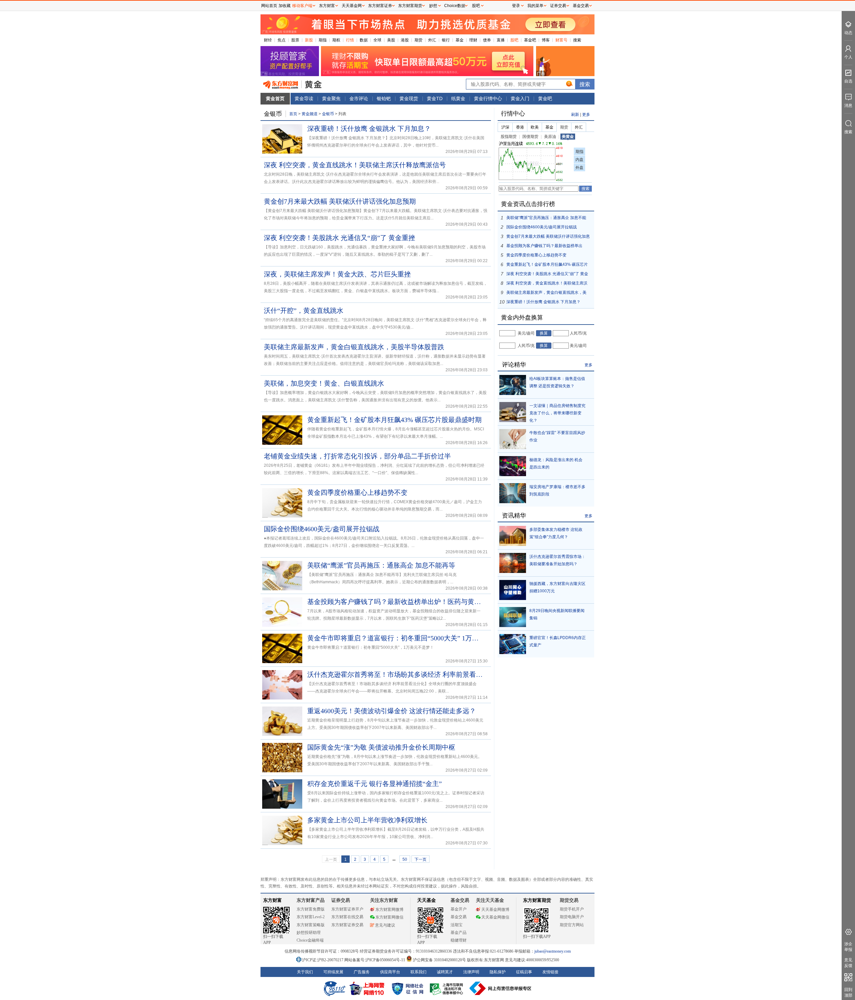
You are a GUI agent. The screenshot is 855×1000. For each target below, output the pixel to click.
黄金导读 (304, 98)
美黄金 (568, 136)
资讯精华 (514, 515)
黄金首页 (275, 98)
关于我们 (305, 972)
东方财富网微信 (389, 917)
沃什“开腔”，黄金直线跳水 (303, 310)
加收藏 (285, 5)
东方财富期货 (537, 900)
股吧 (514, 40)
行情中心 (513, 113)
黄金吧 (545, 98)
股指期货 (509, 136)
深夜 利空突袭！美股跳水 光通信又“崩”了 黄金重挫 (339, 237)
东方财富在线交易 (347, 917)
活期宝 (457, 925)
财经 (268, 40)
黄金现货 (408, 98)
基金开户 (459, 909)
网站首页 (269, 5)
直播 (501, 40)
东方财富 (272, 900)
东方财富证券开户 (347, 909)
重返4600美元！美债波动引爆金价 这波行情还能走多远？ (391, 711)
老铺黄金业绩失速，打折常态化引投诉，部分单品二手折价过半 (357, 456)
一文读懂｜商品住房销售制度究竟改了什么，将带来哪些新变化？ (557, 413)
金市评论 (358, 98)
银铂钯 (384, 98)
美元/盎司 (526, 333)
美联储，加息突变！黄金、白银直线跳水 (324, 383)
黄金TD (435, 98)
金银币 (328, 114)
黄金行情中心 (488, 98)
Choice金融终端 (310, 940)
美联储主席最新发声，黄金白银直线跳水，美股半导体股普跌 (354, 347)
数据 (364, 40)
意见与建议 (385, 925)
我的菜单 (535, 5)
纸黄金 (458, 98)
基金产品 (459, 932)
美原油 (550, 136)
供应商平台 (390, 972)
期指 (323, 40)
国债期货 (530, 136)
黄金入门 (520, 98)
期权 (336, 40)
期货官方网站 (572, 925)
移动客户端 (302, 5)
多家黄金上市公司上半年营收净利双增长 (367, 820)
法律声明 (471, 972)
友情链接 (550, 972)
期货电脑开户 (572, 917)
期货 (418, 40)
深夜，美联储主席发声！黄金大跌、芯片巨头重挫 (337, 274)
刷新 (575, 114)
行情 (350, 40)
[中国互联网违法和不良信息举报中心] (501, 988)
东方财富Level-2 (311, 917)
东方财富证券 (380, 5)
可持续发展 (333, 972)
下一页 (420, 859)
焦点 (282, 40)
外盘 (579, 167)
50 (404, 859)
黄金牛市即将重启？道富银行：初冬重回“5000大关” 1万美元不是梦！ (395, 638)
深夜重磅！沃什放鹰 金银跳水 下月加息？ (369, 128)
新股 (309, 40)
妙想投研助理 (309, 932)
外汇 (432, 40)
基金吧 (530, 40)
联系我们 (418, 972)
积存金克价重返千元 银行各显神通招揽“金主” (374, 783)
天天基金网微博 (495, 909)
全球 (377, 40)
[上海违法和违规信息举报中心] (447, 988)
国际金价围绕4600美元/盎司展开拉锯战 (321, 529)
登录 (516, 5)
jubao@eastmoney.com (552, 951)
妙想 (433, 5)
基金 (460, 40)
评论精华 (514, 364)
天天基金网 (352, 5)
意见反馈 (848, 963)
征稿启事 (524, 972)
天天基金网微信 (495, 917)
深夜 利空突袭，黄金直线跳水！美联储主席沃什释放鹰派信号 (355, 165)
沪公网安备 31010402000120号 (439, 960)
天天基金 (426, 900)
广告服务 (362, 972)
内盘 (579, 159)
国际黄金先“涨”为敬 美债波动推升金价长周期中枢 (381, 747)
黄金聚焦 (331, 98)
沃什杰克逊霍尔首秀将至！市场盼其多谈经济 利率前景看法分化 (395, 674)
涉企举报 (848, 947)
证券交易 (558, 5)
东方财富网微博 (389, 909)
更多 (586, 114)
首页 (293, 114)
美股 (391, 40)
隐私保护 (498, 972)
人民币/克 (578, 333)
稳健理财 (459, 940)
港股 (405, 40)
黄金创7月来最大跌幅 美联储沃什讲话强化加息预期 (340, 201)
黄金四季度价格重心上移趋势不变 (357, 492)
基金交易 (459, 917)
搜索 (577, 40)
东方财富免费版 (311, 909)
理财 (473, 40)
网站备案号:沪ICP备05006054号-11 (375, 960)
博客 (546, 40)
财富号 (561, 40)
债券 (487, 40)
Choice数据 (454, 5)
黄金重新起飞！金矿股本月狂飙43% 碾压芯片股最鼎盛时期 (394, 419)
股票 (295, 40)
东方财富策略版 (311, 925)
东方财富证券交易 (347, 925)
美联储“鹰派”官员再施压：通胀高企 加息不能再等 (381, 565)
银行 (446, 40)
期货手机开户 (572, 909)
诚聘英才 (445, 972)
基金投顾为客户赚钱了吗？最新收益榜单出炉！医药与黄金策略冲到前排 (395, 601)
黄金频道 (310, 114)
